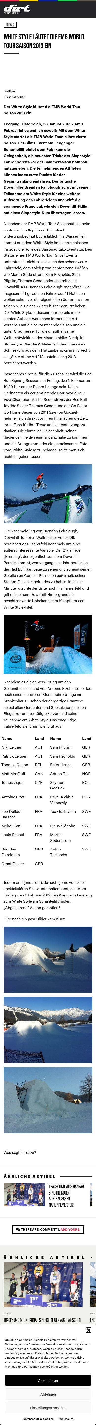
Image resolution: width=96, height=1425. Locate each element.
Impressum (66, 1418)
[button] (88, 1330)
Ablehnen (48, 1394)
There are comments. (50, 1229)
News (10, 24)
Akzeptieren (48, 1380)
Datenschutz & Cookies (38, 1418)
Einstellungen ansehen (48, 1407)
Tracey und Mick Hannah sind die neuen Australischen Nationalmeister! (45, 1196)
